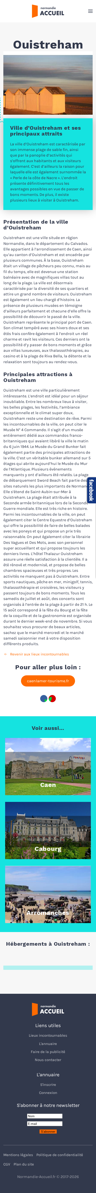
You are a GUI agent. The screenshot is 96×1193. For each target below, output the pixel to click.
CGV (6, 1164)
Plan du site (24, 1164)
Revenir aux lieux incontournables (39, 654)
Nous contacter (48, 1060)
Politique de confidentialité (59, 1155)
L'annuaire (48, 1044)
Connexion (48, 1093)
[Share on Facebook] (43, 698)
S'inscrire (48, 1085)
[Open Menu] (90, 11)
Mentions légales (18, 1155)
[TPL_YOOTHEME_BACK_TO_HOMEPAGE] (48, 11)
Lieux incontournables (48, 1035)
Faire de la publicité (48, 1052)
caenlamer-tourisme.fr (48, 680)
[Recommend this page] (52, 698)
